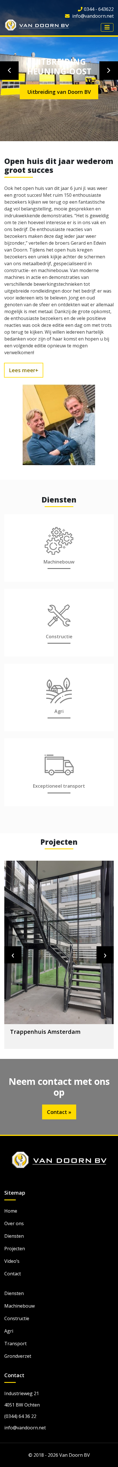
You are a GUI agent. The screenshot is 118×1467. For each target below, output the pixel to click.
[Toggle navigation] (107, 27)
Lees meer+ (23, 370)
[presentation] (12, 954)
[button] (9, 70)
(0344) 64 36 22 (20, 1416)
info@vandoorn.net (92, 16)
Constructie (16, 1318)
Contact (12, 1274)
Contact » (59, 1112)
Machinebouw (19, 1306)
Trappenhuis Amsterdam (45, 1032)
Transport (15, 1343)
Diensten (14, 1236)
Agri (8, 1331)
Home (10, 1211)
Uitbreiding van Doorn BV (59, 91)
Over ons (14, 1223)
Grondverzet (17, 1356)
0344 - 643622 (99, 9)
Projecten (14, 1248)
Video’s (11, 1261)
